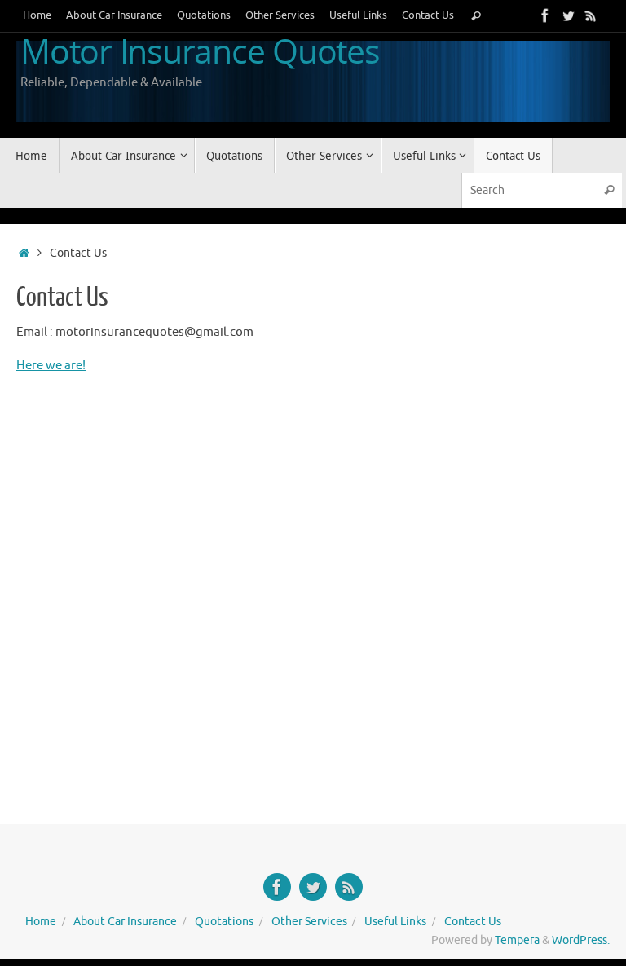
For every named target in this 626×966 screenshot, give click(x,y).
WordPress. (581, 940)
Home (37, 15)
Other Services (280, 15)
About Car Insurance (114, 15)
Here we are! (51, 365)
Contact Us (428, 15)
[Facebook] (545, 15)
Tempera (517, 940)
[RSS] (591, 15)
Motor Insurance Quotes (200, 51)
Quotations (204, 15)
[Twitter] (568, 15)
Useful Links (358, 15)
